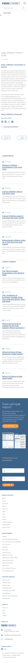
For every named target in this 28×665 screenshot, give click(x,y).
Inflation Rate (6, 582)
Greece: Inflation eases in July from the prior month (13, 217)
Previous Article (7, 137)
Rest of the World (7, 563)
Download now (9, 426)
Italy (3, 514)
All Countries (6, 527)
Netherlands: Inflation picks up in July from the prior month (13, 242)
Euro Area (5, 503)
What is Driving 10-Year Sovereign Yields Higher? (12, 353)
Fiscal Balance (6, 593)
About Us (5, 607)
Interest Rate (6, 585)
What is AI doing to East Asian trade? (12, 377)
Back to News (7, 12)
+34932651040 (8, 639)
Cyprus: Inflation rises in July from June (12, 193)
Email (4, 475)
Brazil (3, 498)
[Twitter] (5, 649)
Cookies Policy (16, 655)
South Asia (5, 565)
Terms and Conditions (9, 657)
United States (6, 524)
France (4, 506)
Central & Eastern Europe (9, 539)
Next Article (22, 137)
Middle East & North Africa (10, 557)
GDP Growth (6, 580)
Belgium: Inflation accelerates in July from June (12, 167)
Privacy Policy (6, 655)
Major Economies (7, 555)
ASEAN (4, 536)
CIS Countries (6, 544)
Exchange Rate (6, 588)
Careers (4, 615)
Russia (4, 519)
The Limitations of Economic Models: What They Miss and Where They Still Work (13, 298)
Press (3, 613)
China (4, 501)
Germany (5, 509)
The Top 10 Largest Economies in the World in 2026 (13, 273)
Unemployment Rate (8, 590)
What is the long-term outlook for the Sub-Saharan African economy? (13, 326)
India (3, 511)
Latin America (6, 552)
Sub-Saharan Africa (7, 571)
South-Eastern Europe (9, 568)
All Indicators (6, 598)
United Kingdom (7, 522)
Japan (4, 517)
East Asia (5, 547)
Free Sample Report (10, 126)
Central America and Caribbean (11, 542)
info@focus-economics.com (12, 635)
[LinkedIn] (2, 649)
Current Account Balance (9, 596)
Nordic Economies (7, 560)
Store (3, 610)
